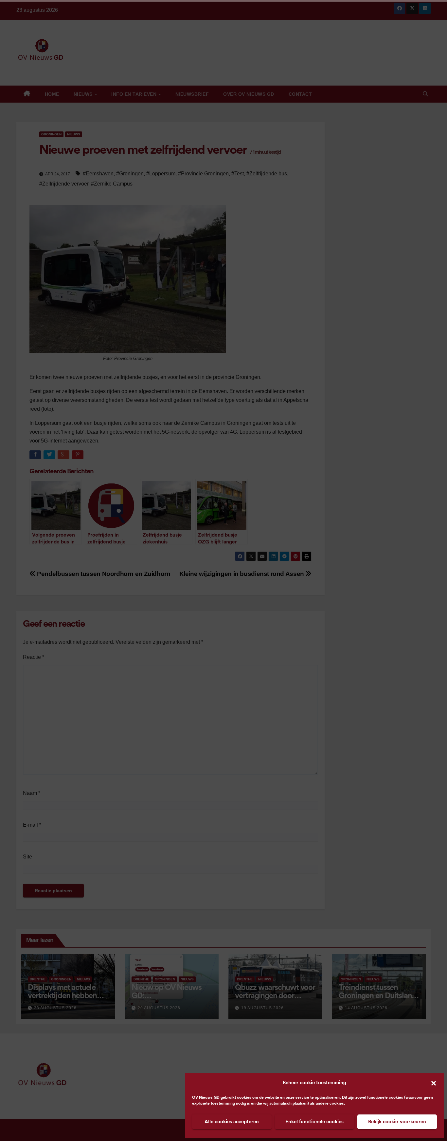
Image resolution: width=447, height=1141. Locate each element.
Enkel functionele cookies (314, 1121)
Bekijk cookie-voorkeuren (397, 1121)
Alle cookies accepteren (232, 1121)
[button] (433, 1083)
